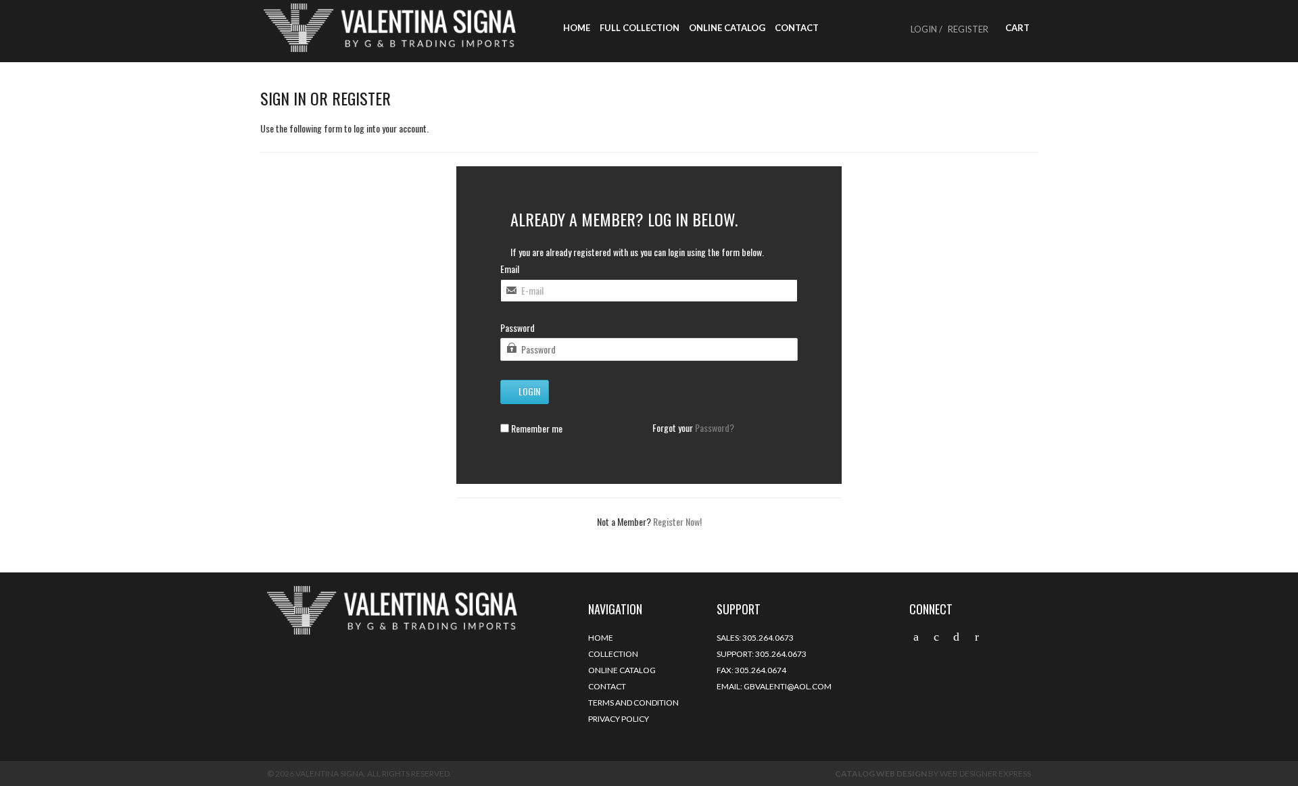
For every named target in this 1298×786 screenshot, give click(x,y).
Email (509, 269)
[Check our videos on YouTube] (977, 636)
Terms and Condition (633, 702)
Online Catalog (727, 28)
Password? (714, 427)
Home (576, 28)
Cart (1016, 28)
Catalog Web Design (881, 773)
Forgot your (693, 428)
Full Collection (639, 28)
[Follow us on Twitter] (916, 636)
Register (968, 29)
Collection (613, 654)
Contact (797, 28)
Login (528, 391)
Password (517, 328)
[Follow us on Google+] (936, 636)
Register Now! (677, 521)
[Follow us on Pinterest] (956, 636)
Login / (926, 29)
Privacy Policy (618, 719)
